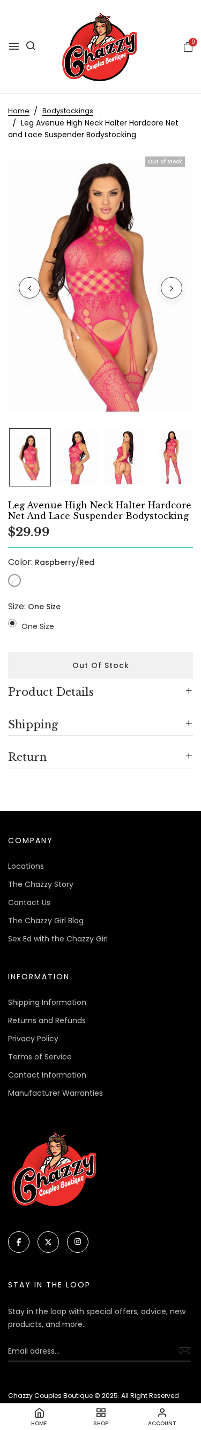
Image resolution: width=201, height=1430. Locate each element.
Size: (34, 606)
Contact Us (29, 902)
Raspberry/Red (14, 580)
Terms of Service (40, 1056)
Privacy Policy (33, 1038)
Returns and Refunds (47, 1020)
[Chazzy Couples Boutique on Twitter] (48, 1242)
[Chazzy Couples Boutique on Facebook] (18, 1242)
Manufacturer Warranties (55, 1093)
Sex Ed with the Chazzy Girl (58, 938)
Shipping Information (47, 1002)
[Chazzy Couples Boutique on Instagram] (77, 1242)
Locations (26, 866)
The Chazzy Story (40, 884)
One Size (37, 626)
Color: (51, 562)
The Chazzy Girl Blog (46, 920)
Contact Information (47, 1075)
